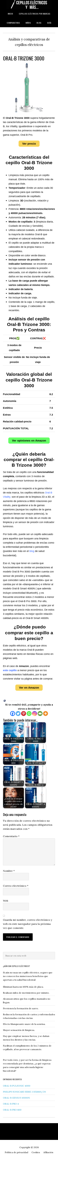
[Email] (40, 713)
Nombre (9, 870)
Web (5, 900)
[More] (45, 713)
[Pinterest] (23, 713)
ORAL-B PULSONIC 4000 (16, 1085)
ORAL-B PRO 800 (12, 1109)
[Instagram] (34, 713)
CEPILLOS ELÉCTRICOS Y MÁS (29, 4)
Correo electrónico (15, 885)
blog (31, 551)
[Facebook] (12, 713)
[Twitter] (18, 713)
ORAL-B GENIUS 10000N (16, 1097)
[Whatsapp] (29, 713)
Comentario (11, 836)
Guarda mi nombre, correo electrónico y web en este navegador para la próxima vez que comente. (27, 924)
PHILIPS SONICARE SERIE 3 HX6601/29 (24, 1091)
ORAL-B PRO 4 (11, 1103)
